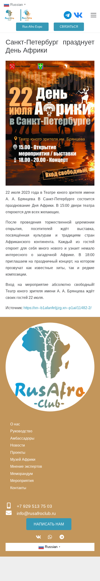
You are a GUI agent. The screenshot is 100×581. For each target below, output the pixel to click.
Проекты (17, 452)
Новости (17, 445)
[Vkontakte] (78, 15)
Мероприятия (22, 481)
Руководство (21, 431)
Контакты (18, 488)
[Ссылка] (9, 15)
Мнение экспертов (26, 466)
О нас (15, 424)
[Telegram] (67, 15)
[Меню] (93, 15)
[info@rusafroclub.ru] (11, 513)
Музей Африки (22, 459)
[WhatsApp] (50, 537)
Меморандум (21, 474)
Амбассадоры (22, 438)
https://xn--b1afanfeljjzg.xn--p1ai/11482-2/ (57, 308)
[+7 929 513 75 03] (11, 506)
